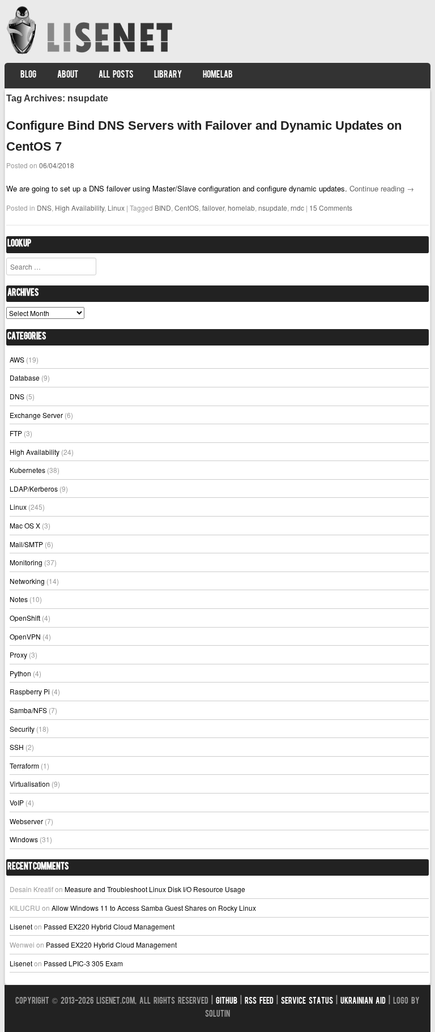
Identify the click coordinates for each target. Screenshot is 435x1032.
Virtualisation (30, 783)
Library (168, 75)
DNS (44, 207)
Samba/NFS (28, 710)
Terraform (24, 765)
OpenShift (25, 617)
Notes (19, 599)
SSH (17, 747)
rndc (297, 207)
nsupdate (272, 207)
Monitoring (26, 562)
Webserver (26, 821)
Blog (28, 75)
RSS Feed (259, 1001)
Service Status (307, 1001)
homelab (241, 207)
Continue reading (381, 188)
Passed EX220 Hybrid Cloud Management (109, 926)
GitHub (226, 1001)
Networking (27, 581)
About (67, 75)
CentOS (186, 207)
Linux (116, 207)
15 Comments (330, 207)
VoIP (17, 802)
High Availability (79, 207)
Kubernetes (27, 470)
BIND (163, 207)
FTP (16, 433)
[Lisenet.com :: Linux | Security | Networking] (91, 53)
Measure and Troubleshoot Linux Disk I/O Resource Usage (155, 889)
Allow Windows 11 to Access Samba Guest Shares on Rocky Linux (154, 907)
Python (20, 673)
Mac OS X (25, 525)
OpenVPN (25, 636)
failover (213, 207)
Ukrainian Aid (363, 1001)
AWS (17, 359)
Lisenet (21, 926)
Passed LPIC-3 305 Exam (83, 963)
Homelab (218, 75)
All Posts (116, 75)
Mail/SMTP (26, 544)
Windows (24, 839)
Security (22, 729)
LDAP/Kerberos (34, 488)
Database (25, 377)
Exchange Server (36, 415)
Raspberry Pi (30, 691)
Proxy (18, 654)
